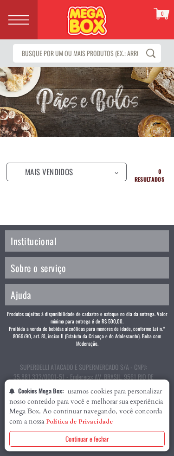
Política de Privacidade (79, 422)
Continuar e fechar (87, 438)
